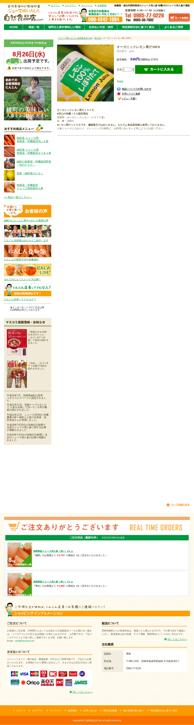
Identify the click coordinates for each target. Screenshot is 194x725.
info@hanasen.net (24, 641)
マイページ (86, 5)
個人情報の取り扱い (133, 710)
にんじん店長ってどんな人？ (20, 299)
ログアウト (70, 5)
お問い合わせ (90, 710)
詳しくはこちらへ (82, 692)
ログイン (55, 5)
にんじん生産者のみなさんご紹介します (26, 240)
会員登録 (101, 5)
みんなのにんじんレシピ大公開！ (22, 279)
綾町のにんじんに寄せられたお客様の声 (26, 220)
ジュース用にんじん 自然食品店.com (75, 38)
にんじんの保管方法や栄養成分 (21, 259)
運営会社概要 (110, 710)
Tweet (120, 81)
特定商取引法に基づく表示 (164, 710)
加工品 (98, 38)
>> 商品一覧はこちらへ (18, 197)
